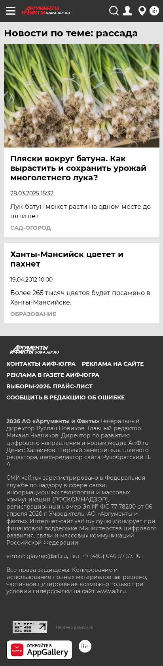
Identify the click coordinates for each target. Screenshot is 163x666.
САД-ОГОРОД (30, 228)
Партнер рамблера (74, 627)
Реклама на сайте (113, 363)
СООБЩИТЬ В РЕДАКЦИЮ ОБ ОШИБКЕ (65, 397)
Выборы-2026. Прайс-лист (49, 386)
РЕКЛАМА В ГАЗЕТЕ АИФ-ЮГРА (52, 374)
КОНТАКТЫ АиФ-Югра (41, 363)
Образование (33, 314)
